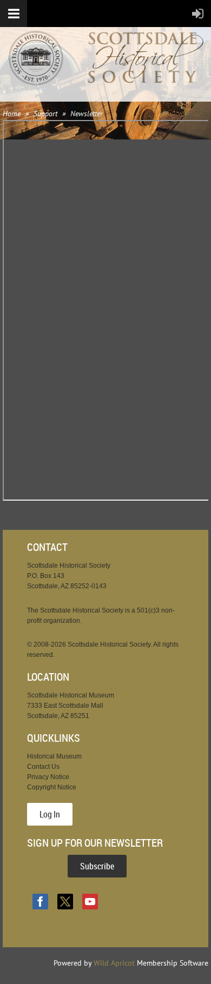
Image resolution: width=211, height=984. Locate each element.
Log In (49, 814)
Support (45, 113)
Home (12, 113)
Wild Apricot (114, 963)
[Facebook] (40, 901)
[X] (65, 901)
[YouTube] (90, 901)
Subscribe (97, 866)
